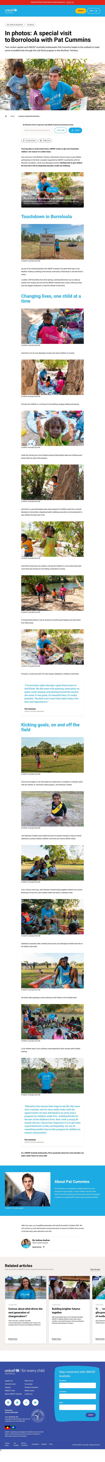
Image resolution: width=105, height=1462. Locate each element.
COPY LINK (60, 130)
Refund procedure (24, 1444)
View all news (95, 1269)
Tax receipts (16, 1444)
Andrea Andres (42, 1240)
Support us (9, 1381)
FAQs (50, 1444)
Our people (28, 1384)
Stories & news (10, 1384)
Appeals (8, 1387)
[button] (4, 1309)
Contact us (28, 1394)
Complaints (35, 1444)
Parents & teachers (31, 1387)
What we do (29, 1381)
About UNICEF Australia (13, 1394)
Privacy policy (7, 1444)
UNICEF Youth (10, 1391)
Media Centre (29, 1391)
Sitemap (44, 1444)
